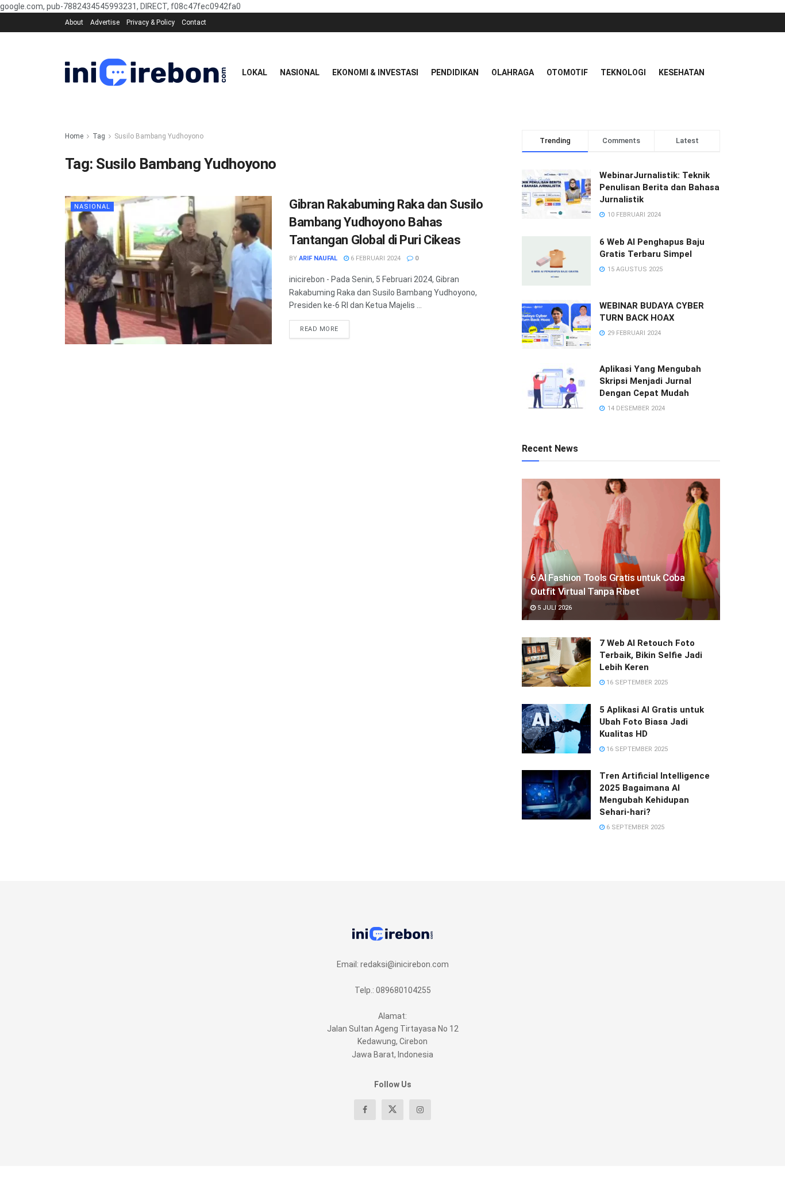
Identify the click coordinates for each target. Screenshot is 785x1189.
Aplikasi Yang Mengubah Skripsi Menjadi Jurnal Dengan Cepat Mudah (650, 381)
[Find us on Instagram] (420, 1109)
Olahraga (512, 72)
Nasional (300, 72)
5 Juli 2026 (554, 607)
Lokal (254, 72)
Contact (194, 22)
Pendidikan (455, 72)
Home (74, 136)
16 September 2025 (636, 682)
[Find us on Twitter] (392, 1109)
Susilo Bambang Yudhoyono (158, 136)
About (74, 22)
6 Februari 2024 (375, 258)
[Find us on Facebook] (365, 1109)
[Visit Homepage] (145, 72)
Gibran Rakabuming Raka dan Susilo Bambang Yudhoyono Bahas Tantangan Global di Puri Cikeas (386, 222)
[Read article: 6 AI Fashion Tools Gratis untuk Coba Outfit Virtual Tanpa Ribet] (621, 550)
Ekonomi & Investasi (375, 72)
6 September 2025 (634, 827)
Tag (99, 136)
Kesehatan (682, 72)
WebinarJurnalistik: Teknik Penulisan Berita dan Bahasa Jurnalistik (659, 187)
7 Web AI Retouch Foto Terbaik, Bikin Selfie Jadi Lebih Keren (650, 655)
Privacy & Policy (150, 22)
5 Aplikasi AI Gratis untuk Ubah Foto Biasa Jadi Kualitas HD (651, 722)
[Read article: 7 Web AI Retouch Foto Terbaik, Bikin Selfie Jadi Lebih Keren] (556, 662)
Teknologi (623, 72)
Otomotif (567, 72)
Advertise (105, 22)
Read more (324, 326)
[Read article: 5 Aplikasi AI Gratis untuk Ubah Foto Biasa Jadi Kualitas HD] (556, 728)
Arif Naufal (318, 258)
